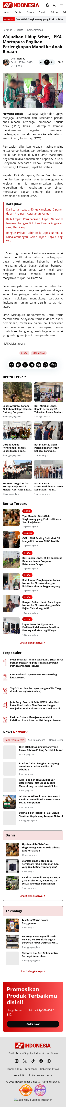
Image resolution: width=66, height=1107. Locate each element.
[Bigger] (52, 62)
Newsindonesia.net (26, 1081)
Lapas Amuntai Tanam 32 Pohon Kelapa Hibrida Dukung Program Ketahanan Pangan (17, 409)
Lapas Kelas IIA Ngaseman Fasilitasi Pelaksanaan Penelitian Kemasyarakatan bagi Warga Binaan (41, 627)
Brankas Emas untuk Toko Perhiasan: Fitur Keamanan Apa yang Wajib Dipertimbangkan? (40, 864)
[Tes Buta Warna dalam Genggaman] (12, 925)
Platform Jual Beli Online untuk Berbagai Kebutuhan (40, 955)
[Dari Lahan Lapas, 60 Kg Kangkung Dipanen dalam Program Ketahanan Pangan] (11, 559)
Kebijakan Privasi (50, 1069)
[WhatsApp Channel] (49, 1061)
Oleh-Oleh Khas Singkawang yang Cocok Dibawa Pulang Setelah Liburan (41, 748)
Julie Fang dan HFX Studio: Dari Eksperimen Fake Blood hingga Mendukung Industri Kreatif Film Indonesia (38, 783)
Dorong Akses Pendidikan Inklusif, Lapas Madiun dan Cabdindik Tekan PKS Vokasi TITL (15, 448)
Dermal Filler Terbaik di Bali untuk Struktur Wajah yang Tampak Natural (41, 814)
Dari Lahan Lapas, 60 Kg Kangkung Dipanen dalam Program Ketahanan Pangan (42, 561)
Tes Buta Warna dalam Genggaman (35, 922)
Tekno (54, 12)
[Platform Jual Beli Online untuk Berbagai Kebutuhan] (12, 958)
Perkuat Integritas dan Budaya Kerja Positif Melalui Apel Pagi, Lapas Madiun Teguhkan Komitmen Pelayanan (17, 486)
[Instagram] (16, 1061)
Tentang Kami (14, 1069)
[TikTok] (33, 1061)
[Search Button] (54, 5)
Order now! (33, 1024)
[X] (25, 365)
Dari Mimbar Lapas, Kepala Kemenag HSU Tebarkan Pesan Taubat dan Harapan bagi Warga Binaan (48, 409)
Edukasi (28, 533)
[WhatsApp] (45, 365)
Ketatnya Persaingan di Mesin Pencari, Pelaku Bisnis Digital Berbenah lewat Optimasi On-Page (39, 939)
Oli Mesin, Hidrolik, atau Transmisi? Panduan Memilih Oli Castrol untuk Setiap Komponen (39, 799)
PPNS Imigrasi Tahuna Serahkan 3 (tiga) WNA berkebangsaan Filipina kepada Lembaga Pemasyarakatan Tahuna (36, 662)
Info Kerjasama (35, 1075)
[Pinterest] (38, 365)
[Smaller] (41, 62)
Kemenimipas (39, 353)
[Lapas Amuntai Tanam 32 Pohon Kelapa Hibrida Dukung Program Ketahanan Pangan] (17, 392)
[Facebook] (18, 365)
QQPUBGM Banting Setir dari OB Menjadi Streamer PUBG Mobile (41, 540)
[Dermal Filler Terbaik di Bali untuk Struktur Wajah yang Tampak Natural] (9, 818)
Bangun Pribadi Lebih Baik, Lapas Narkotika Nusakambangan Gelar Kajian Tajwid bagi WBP (34, 237)
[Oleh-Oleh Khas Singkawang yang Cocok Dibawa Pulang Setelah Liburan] (9, 752)
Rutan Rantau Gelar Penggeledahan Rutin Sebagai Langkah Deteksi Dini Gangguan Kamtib (47, 448)
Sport (42, 12)
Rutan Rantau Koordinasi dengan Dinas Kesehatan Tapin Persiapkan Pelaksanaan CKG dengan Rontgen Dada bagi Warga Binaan (48, 486)
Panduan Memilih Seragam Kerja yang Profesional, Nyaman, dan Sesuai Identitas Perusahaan (41, 880)
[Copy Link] (11, 365)
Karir (49, 1075)
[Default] (47, 62)
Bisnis (30, 12)
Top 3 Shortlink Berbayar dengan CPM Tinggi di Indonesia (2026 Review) (36, 690)
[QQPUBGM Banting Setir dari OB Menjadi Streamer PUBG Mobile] (11, 539)
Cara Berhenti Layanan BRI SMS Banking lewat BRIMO (33, 676)
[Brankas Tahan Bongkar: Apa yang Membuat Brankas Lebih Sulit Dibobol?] (9, 769)
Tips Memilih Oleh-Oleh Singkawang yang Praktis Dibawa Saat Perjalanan (41, 519)
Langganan (31, 1069)
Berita (18, 12)
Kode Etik (19, 1075)
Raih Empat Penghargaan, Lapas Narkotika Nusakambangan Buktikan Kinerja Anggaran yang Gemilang (34, 223)
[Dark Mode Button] (47, 5)
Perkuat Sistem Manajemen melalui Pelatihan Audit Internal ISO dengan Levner (35, 719)
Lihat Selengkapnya (31, 642)
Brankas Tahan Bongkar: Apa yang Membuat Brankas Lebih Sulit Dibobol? (39, 766)
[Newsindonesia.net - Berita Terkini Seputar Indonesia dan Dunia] (21, 5)
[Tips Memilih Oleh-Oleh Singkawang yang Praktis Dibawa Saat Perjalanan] (11, 517)
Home (6, 12)
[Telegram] (32, 365)
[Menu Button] (61, 5)
